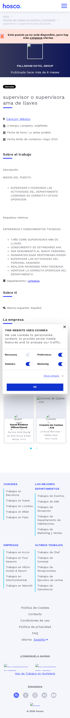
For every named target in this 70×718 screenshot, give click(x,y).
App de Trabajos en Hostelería (35, 673)
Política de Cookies (35, 608)
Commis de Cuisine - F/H (51, 426)
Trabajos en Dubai (18, 500)
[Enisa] (35, 704)
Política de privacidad (35, 627)
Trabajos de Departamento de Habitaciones (49, 520)
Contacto (35, 614)
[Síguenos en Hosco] (16, 696)
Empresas (11, 545)
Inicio (6, 16)
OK (35, 387)
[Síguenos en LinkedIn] (44, 696)
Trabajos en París (17, 517)
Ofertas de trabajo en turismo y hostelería (29, 20)
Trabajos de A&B (48, 501)
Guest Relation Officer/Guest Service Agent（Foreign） (19, 428)
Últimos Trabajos (49, 545)
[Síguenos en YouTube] (53, 696)
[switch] (61, 355)
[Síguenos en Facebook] (25, 696)
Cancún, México (18, 119)
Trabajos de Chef (48, 552)
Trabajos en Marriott (19, 585)
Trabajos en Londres (19, 506)
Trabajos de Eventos (50, 495)
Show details (51, 375)
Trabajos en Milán (17, 511)
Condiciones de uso (35, 620)
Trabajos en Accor (18, 552)
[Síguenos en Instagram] (35, 696)
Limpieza (36, 37)
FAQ (35, 633)
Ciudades (11, 484)
